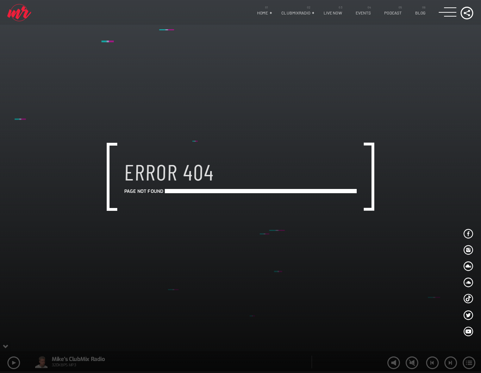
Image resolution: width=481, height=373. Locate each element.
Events (363, 12)
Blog (420, 12)
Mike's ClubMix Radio (78, 359)
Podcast (393, 12)
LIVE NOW (333, 12)
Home (262, 12)
